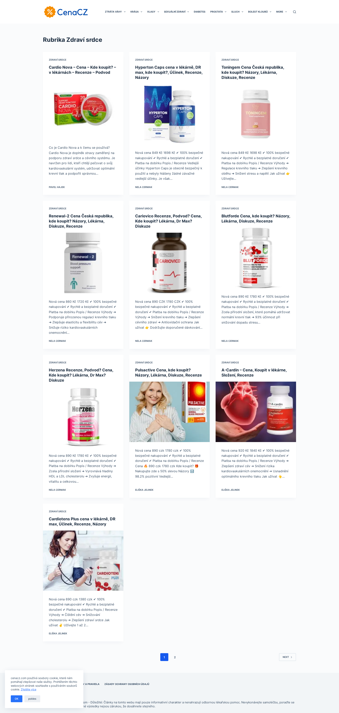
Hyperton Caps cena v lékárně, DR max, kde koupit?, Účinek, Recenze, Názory (168, 72)
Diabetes (199, 11)
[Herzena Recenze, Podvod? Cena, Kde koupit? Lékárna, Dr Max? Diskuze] (83, 417)
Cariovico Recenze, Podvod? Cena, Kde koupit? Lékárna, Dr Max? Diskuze (168, 221)
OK (16, 698)
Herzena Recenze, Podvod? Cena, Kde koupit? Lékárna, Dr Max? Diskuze (81, 375)
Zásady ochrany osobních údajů (126, 684)
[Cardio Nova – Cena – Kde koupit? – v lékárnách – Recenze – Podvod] (83, 109)
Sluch (235, 11)
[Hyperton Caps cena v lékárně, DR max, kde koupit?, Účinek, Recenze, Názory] (169, 114)
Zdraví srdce (57, 59)
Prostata (216, 11)
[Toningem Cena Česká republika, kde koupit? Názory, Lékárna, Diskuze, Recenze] (256, 114)
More (279, 11)
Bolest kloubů (258, 11)
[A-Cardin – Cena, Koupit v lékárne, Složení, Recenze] (256, 412)
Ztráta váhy (113, 11)
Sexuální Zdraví (174, 11)
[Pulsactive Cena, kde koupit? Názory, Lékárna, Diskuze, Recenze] (169, 412)
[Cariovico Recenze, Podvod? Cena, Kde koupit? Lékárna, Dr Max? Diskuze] (169, 263)
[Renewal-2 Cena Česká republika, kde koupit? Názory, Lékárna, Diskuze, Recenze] (83, 263)
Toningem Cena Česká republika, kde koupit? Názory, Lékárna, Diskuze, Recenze (252, 72)
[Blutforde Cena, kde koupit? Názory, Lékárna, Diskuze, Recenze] (256, 258)
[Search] (294, 11)
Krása (134, 11)
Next (286, 657)
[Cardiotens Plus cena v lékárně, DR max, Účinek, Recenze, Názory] (83, 561)
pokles (32, 698)
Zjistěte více (28, 689)
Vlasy (151, 11)
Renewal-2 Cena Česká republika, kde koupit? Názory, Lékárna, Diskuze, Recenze (81, 221)
